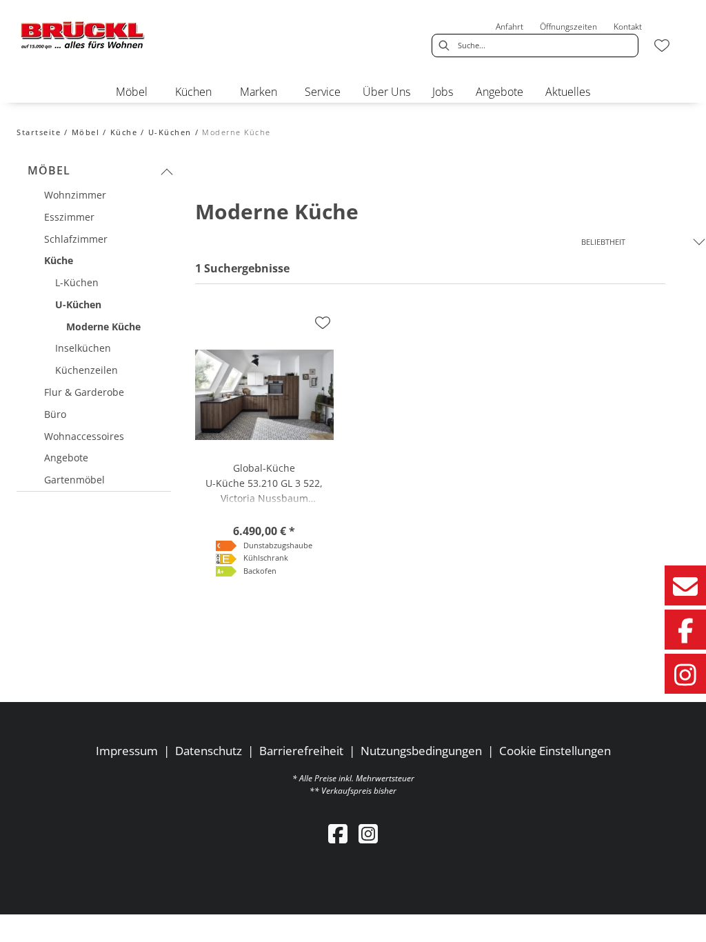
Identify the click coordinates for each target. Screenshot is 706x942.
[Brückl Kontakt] (685, 585)
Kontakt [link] (628, 26)
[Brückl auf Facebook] (685, 630)
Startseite (39, 132)
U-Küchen (170, 132)
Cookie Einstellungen (555, 751)
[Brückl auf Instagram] (685, 674)
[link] (132, 91)
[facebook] (337, 833)
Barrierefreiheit (301, 751)
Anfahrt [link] (509, 26)
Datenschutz (208, 751)
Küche (124, 132)
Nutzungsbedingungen (421, 751)
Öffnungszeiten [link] (568, 26)
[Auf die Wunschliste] (323, 323)
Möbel (86, 132)
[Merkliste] (662, 45)
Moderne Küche (236, 132)
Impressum (127, 751)
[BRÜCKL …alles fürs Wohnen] (83, 34)
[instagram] (368, 833)
